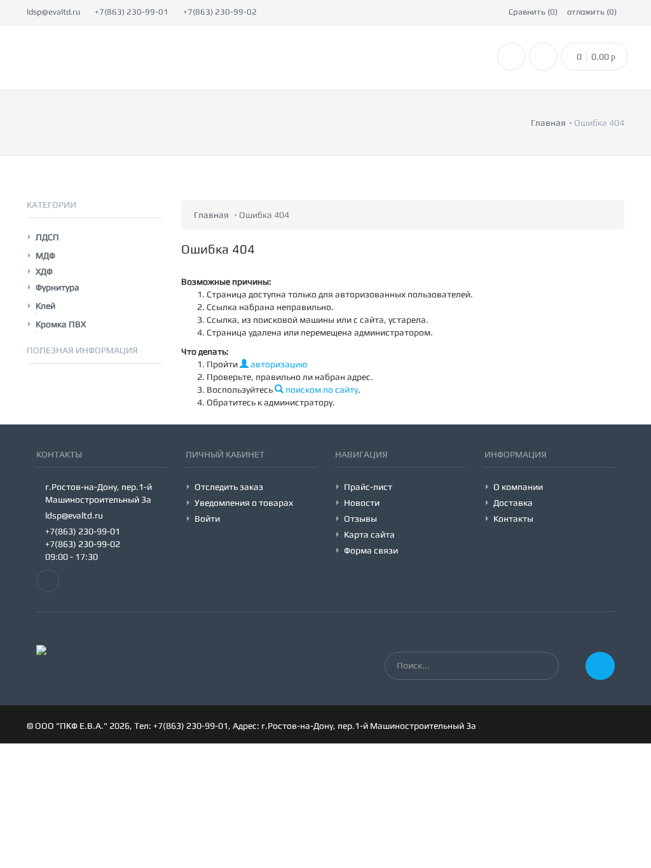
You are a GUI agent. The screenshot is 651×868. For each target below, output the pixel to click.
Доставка (513, 503)
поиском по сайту (321, 389)
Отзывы (360, 518)
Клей (45, 306)
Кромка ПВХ (61, 324)
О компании (518, 487)
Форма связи (371, 550)
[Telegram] (47, 580)
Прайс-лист (368, 487)
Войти (207, 518)
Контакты (513, 518)
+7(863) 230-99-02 (220, 12)
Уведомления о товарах (244, 503)
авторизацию (278, 364)
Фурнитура (57, 287)
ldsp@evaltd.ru (53, 12)
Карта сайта (369, 534)
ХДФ (44, 271)
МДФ (45, 255)
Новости (362, 503)
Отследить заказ (229, 487)
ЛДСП (47, 237)
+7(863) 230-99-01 (131, 12)
